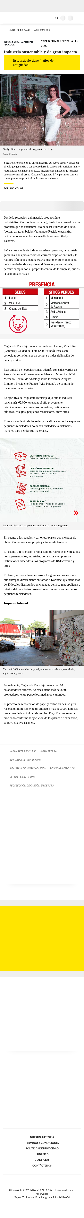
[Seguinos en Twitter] (40, 1202)
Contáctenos (42, 1166)
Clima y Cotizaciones (50, 18)
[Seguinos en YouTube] (44, 1202)
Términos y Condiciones (42, 1143)
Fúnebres (42, 1154)
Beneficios (42, 1160)
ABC (10, 17)
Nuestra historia (42, 1137)
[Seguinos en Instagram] (48, 1202)
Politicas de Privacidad (42, 1148)
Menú (78, 18)
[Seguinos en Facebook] (36, 1202)
